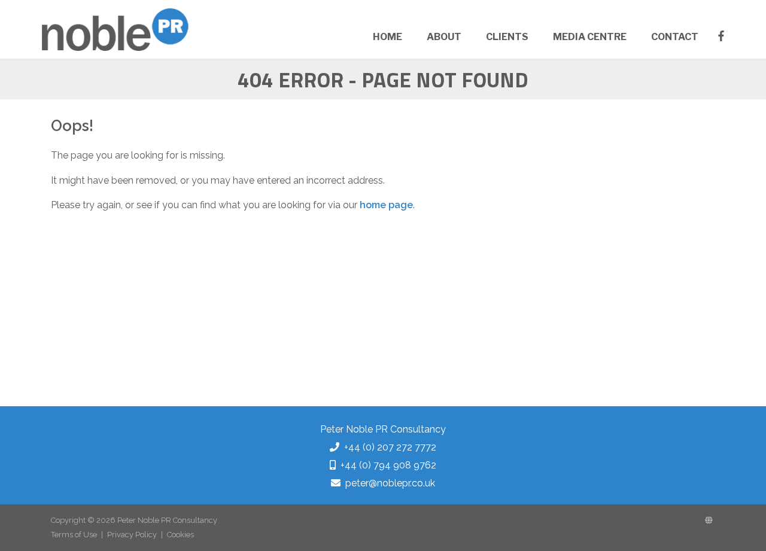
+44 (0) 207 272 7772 (390, 447)
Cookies (180, 534)
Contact (674, 36)
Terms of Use (74, 534)
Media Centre (590, 36)
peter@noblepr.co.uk (390, 483)
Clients (507, 36)
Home (387, 36)
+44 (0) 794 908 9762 (388, 465)
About (444, 36)
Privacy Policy (132, 534)
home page (386, 205)
